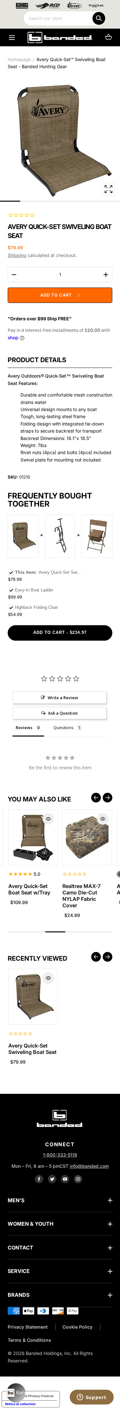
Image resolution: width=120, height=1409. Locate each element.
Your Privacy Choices (37, 1396)
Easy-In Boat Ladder (34, 590)
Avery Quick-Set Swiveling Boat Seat (32, 1048)
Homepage (19, 59)
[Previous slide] (96, 797)
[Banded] (60, 37)
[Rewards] (16, 1393)
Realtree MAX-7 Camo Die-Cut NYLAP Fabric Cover (81, 896)
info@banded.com (89, 1166)
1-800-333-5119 (60, 1154)
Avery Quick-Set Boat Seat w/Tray (29, 889)
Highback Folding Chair (36, 607)
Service (19, 1271)
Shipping (17, 255)
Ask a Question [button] (63, 713)
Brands (18, 1295)
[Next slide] (107, 797)
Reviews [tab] (24, 727)
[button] (12, 37)
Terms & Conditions (29, 1340)
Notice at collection (20, 1404)
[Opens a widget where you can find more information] (91, 1398)
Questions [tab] (63, 727)
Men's (16, 1200)
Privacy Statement (28, 1327)
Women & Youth (30, 1224)
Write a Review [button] (63, 697)
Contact (20, 1247)
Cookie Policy (77, 1327)
